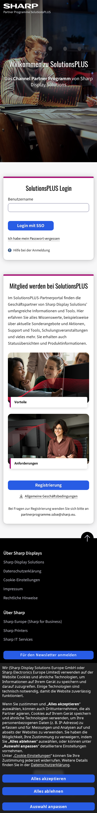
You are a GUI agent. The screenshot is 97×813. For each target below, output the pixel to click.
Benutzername (20, 199)
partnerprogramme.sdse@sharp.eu (48, 514)
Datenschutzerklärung (22, 571)
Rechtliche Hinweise (20, 598)
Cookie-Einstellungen (21, 580)
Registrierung (48, 485)
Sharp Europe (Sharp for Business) (32, 621)
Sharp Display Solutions (23, 562)
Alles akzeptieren (48, 778)
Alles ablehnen (48, 791)
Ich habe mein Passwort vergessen (34, 238)
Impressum (13, 589)
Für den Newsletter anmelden (48, 655)
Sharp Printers (15, 630)
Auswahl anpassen (48, 806)
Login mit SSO (30, 226)
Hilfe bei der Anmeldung (31, 250)
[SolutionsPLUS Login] (27, 6)
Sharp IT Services (18, 639)
